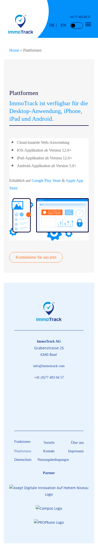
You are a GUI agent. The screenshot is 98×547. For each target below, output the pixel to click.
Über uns (77, 443)
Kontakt (49, 451)
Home (14, 50)
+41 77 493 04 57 (79, 17)
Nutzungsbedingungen (49, 460)
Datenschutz (22, 460)
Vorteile (49, 443)
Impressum (76, 451)
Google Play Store (46, 180)
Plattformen (22, 451)
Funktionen (22, 442)
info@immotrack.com (49, 366)
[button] (88, 24)
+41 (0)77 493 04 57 (49, 377)
